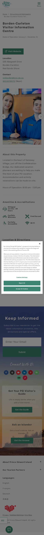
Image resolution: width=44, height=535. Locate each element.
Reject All (22, 283)
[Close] (39, 243)
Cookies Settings (21, 277)
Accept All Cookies (22, 289)
